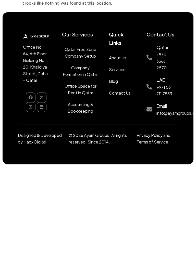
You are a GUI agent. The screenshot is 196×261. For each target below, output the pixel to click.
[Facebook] (30, 97)
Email (161, 106)
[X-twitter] (41, 97)
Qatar (162, 47)
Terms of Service (152, 142)
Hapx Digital (34, 142)
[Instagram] (30, 107)
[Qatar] (149, 57)
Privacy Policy (150, 135)
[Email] (149, 109)
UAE (160, 80)
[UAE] (149, 86)
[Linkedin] (41, 107)
